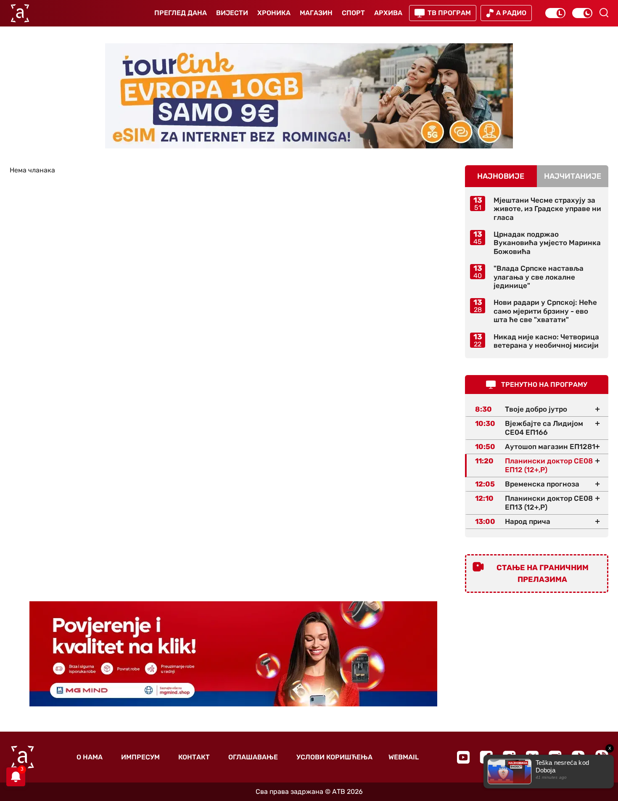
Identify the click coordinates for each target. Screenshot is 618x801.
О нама (90, 757)
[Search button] (603, 12)
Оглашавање (253, 757)
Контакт (194, 757)
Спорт (353, 13)
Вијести (232, 13)
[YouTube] (463, 757)
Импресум (140, 757)
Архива (388, 13)
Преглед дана (180, 13)
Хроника (274, 13)
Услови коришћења (334, 757)
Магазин (316, 13)
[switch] (555, 13)
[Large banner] (309, 95)
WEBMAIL (403, 757)
